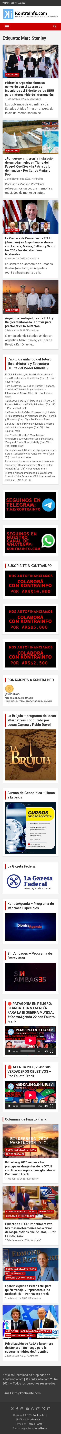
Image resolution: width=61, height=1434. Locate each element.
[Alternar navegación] (7, 26)
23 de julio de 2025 (15, 1356)
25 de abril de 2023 (15, 330)
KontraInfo (37, 178)
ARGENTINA (12, 74)
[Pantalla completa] (51, 1051)
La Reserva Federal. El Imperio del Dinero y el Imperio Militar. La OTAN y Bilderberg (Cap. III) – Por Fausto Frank (30, 404)
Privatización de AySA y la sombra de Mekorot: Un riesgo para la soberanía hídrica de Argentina (29, 1347)
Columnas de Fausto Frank (25, 1119)
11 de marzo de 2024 (16, 99)
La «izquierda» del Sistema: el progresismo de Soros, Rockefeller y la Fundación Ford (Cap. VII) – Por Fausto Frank (30, 454)
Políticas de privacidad (28, 1419)
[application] (30, 1040)
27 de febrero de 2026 (17, 1240)
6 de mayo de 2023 (15, 258)
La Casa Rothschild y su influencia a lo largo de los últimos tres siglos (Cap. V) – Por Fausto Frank (29, 427)
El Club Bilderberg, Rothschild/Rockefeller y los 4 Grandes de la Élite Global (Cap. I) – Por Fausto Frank (30, 378)
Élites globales (15, 1154)
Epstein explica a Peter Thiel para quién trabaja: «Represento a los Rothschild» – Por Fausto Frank (28, 1290)
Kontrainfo (39, 1415)
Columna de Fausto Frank (21, 1150)
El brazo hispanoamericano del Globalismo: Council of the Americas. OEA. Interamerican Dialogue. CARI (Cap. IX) (30, 476)
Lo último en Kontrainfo (20, 1216)
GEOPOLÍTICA (46, 1211)
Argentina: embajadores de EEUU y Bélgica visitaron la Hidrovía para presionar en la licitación (29, 322)
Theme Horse (34, 1423)
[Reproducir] (9, 1051)
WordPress (41, 1428)
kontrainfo (35, 99)
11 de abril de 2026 (15, 1178)
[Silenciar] (46, 1051)
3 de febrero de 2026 (16, 1298)
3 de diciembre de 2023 (17, 178)
